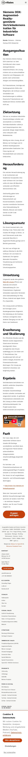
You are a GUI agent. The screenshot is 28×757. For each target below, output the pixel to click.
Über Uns (4, 603)
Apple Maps (5, 562)
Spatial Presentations (7, 660)
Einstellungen (10, 746)
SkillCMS (4, 676)
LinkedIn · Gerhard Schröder (9, 695)
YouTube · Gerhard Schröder (9, 698)
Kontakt (4, 606)
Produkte (5, 668)
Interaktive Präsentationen (9, 616)
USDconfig (4, 671)
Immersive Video (6, 654)
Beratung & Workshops (8, 633)
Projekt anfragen (14, 514)
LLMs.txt (4, 586)
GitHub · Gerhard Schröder (9, 700)
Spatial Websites (6, 657)
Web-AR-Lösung (8, 282)
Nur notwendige (10, 752)
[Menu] (25, 2)
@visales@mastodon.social (9, 692)
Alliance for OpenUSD (17, 544)
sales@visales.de (6, 573)
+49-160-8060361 (7, 576)
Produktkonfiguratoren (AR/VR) (10, 643)
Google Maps (5, 564)
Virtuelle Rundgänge (7, 651)
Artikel (3, 600)
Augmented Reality (7, 646)
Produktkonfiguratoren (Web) (9, 621)
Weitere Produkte (6, 679)
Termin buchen (7, 568)
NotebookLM (5, 589)
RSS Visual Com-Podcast (8, 689)
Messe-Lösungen (6, 649)
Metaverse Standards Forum (14, 546)
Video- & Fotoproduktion (8, 619)
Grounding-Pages (6, 583)
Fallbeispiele (5, 597)
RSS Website (5, 687)
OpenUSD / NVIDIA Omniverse (10, 662)
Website (4, 624)
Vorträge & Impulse (7, 636)
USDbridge (5, 674)
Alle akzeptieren (12, 740)
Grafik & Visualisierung (8, 613)
